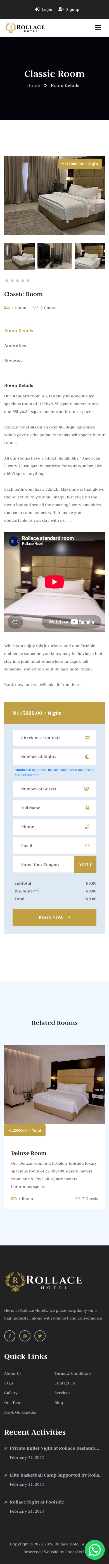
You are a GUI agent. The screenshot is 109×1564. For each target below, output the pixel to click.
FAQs (8, 1383)
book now (52, 917)
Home (33, 85)
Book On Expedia (20, 1412)
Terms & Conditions (72, 1373)
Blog (58, 1402)
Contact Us (64, 1383)
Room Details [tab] (18, 331)
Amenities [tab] (15, 346)
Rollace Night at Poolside (37, 1502)
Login (46, 9)
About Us (12, 1373)
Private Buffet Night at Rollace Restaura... (54, 1448)
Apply (85, 864)
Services (62, 1392)
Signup (72, 9)
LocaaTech (75, 1551)
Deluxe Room (28, 1153)
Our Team (13, 1402)
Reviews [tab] (13, 361)
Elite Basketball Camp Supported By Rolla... (56, 1475)
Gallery (11, 1392)
